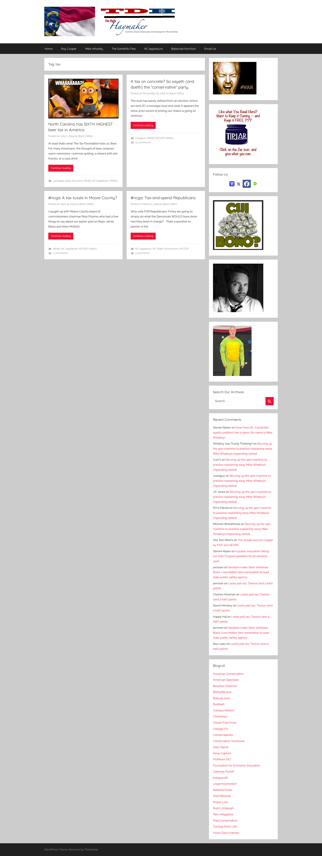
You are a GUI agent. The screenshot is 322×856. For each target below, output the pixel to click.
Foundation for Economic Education (236, 765)
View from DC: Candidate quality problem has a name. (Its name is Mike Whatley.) (242, 432)
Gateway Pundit (223, 771)
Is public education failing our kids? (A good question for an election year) (241, 556)
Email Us (210, 48)
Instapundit (220, 777)
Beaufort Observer (225, 686)
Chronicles (220, 716)
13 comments (143, 142)
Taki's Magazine (223, 814)
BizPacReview (222, 692)
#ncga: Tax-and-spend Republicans (163, 197)
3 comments (142, 253)
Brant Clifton (85, 136)
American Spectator (226, 679)
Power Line (220, 802)
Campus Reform (223, 710)
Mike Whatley (94, 48)
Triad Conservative (225, 820)
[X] (239, 183)
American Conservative (228, 673)
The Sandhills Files (124, 48)
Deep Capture (222, 753)
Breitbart (218, 704)
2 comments (60, 253)
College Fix (220, 728)
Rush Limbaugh (223, 808)
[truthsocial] (232, 183)
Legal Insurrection (225, 783)
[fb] (247, 184)
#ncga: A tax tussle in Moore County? (82, 197)
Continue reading (61, 168)
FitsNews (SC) (222, 759)
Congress (140, 138)
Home (48, 48)
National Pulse (222, 790)
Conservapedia (223, 734)
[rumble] (255, 183)
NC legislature (153, 48)
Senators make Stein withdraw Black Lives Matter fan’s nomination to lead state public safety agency (241, 572)
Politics (114, 180)
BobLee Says (221, 698)
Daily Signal (220, 747)
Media (87, 180)
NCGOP (159, 138)
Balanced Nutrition (183, 48)
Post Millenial (222, 796)
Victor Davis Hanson (226, 832)
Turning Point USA (225, 826)
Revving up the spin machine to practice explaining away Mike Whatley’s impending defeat (242, 448)
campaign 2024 (62, 180)
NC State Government (166, 248)
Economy (77, 180)
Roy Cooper (69, 48)
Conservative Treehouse (229, 741)
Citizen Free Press (224, 722)
